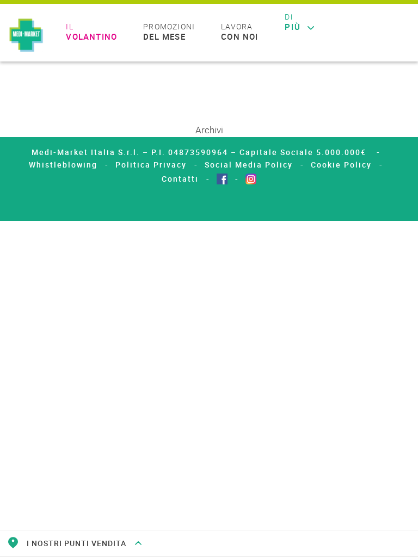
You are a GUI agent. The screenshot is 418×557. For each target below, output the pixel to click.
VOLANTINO (91, 32)
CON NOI (239, 32)
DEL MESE (169, 32)
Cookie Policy (341, 164)
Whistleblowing (63, 164)
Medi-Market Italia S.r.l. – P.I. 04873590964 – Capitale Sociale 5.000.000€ (200, 152)
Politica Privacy (151, 164)
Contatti (180, 179)
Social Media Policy (249, 164)
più (293, 22)
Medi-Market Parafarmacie (26, 36)
